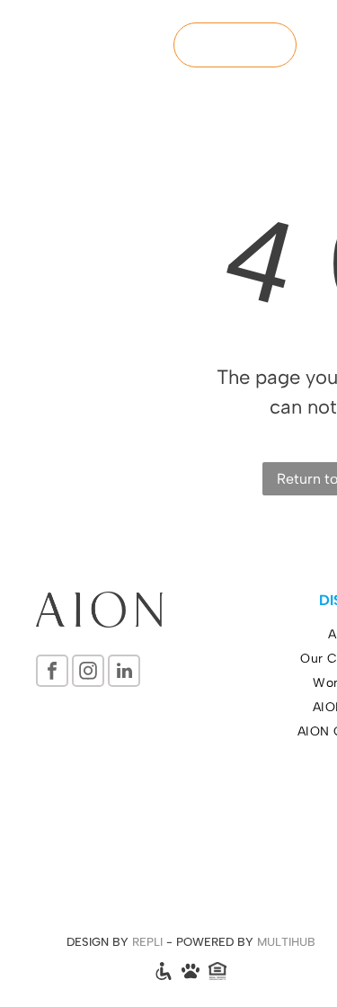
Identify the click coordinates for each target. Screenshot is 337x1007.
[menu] (310, 31)
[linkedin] (124, 673)
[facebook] (52, 673)
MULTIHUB (286, 942)
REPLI (147, 942)
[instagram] (88, 673)
